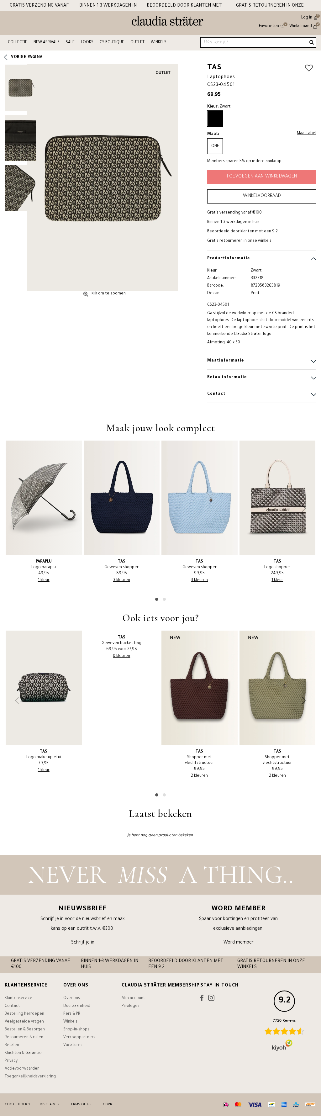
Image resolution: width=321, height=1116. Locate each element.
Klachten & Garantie (23, 1053)
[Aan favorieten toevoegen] (309, 69)
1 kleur (44, 580)
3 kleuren (121, 580)
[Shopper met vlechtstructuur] (199, 688)
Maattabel (306, 133)
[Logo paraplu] (44, 498)
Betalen (12, 1045)
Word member (239, 942)
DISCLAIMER (50, 1105)
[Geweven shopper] (122, 498)
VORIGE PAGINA (27, 57)
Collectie (17, 42)
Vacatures (72, 1045)
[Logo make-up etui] (44, 688)
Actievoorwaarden (22, 1069)
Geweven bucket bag (121, 641)
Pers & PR (71, 1014)
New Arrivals (47, 42)
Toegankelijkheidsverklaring (30, 1077)
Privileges (130, 1006)
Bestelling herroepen (24, 1014)
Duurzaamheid (76, 1006)
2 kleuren (199, 776)
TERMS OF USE (81, 1105)
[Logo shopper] (277, 498)
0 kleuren (121, 656)
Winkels (158, 42)
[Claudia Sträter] (167, 22)
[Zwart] (215, 118)
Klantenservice (18, 998)
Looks (87, 42)
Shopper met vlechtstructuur (199, 757)
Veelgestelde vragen (24, 1022)
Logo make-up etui (43, 755)
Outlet (137, 42)
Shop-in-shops (76, 1030)
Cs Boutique (112, 42)
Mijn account (133, 998)
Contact (12, 1006)
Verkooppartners (79, 1037)
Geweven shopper (121, 565)
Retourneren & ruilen (24, 1037)
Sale (70, 42)
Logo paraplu (43, 565)
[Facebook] (201, 999)
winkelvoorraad (262, 196)
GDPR (107, 1105)
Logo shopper (277, 565)
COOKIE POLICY (17, 1105)
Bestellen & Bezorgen (25, 1030)
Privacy (11, 1061)
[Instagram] (211, 999)
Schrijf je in (82, 942)
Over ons (71, 998)
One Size (215, 149)
